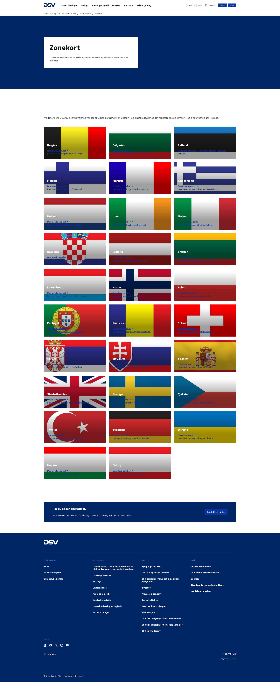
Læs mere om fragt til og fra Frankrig (130, 189)
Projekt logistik (101, 594)
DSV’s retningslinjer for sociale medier (162, 618)
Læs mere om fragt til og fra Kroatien (65, 260)
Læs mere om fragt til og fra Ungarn (64, 474)
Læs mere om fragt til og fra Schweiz (196, 331)
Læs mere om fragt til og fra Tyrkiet (64, 438)
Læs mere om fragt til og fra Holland (64, 224)
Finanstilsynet (149, 612)
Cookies (195, 578)
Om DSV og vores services (155, 572)
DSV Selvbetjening (53, 579)
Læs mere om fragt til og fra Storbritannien (68, 402)
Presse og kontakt (151, 594)
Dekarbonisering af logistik (107, 606)
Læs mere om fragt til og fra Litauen (195, 260)
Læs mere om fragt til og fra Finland (64, 189)
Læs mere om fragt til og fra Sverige (130, 402)
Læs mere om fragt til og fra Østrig (130, 474)
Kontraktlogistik (102, 600)
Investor (146, 587)
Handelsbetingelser (201, 591)
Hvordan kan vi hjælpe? (154, 606)
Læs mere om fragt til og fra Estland (202, 152)
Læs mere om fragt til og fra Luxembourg (67, 296)
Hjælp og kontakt (151, 566)
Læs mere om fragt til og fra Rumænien (131, 331)
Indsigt (85, 5)
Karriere (128, 5)
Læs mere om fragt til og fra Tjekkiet (196, 402)
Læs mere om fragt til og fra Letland (130, 260)
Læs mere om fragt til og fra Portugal (65, 331)
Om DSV (116, 5)
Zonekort (99, 13)
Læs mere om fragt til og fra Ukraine (195, 438)
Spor (232, 5)
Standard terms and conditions (207, 585)
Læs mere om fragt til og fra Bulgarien (131, 153)
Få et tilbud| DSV (53, 572)
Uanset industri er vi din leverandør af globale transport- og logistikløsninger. (114, 568)
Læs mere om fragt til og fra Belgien (64, 153)
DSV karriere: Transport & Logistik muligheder (160, 580)
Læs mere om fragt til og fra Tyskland (131, 438)
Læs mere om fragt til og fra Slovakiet (131, 367)
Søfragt (97, 581)
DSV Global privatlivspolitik (205, 572)
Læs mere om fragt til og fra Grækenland (197, 189)
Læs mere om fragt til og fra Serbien (64, 367)
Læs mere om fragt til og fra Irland (129, 224)
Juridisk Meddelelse (201, 566)
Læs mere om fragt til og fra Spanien (195, 367)
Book (222, 5)
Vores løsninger (69, 5)
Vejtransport (85, 13)
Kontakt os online (216, 512)
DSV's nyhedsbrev (151, 631)
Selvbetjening (143, 5)
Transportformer (68, 13)
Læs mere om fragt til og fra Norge (129, 296)
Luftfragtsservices (103, 575)
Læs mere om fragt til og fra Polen (194, 296)
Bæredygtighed (100, 5)
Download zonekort (56, 150)
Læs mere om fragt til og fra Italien (195, 224)
